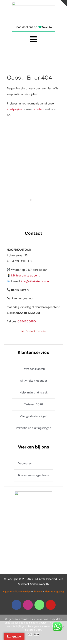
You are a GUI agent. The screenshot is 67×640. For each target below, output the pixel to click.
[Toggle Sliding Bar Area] (64, 3)
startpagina (14, 109)
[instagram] (28, 605)
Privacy (38, 591)
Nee (36, 634)
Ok (30, 634)
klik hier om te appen (24, 275)
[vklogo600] (33, 3)
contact (39, 109)
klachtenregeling (54, 591)
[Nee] (62, 627)
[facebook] (16, 605)
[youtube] (51, 605)
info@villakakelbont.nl (35, 281)
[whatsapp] (39, 605)
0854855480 (27, 321)
